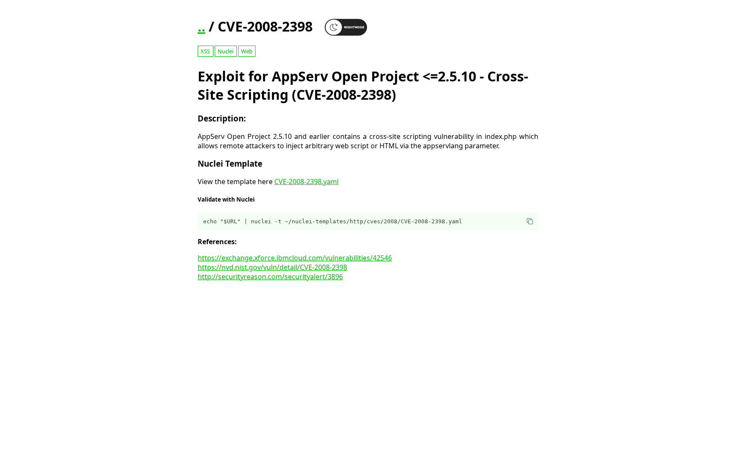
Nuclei (225, 51)
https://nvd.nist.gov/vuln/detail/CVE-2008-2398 (272, 267)
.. (201, 26)
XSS (205, 51)
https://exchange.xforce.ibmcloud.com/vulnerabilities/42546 (295, 258)
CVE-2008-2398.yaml (306, 181)
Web (247, 51)
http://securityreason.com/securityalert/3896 (270, 276)
